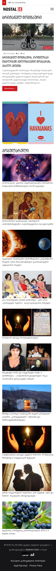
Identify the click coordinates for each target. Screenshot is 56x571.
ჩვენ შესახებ (20, 565)
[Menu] (52, 9)
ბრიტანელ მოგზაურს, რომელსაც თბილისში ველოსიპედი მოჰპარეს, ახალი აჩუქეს (26, 62)
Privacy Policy (36, 565)
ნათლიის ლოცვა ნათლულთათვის (20, 338)
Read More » (9, 88)
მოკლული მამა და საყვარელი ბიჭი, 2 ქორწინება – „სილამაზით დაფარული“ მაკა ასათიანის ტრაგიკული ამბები (24, 376)
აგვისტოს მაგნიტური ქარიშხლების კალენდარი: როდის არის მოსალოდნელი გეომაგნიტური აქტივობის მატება (27, 262)
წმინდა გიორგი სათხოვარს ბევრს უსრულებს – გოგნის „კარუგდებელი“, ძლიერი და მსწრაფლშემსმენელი (27, 417)
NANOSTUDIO (32, 550)
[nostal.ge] (12, 9)
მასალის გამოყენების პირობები (28, 561)
